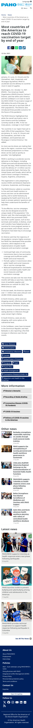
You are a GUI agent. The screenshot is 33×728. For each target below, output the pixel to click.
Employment (7, 656)
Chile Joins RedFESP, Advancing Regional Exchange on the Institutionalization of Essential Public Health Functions (22, 468)
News (10, 15)
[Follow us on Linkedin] (21, 703)
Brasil (27, 352)
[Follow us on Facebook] (8, 703)
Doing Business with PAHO (12, 671)
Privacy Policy (7, 676)
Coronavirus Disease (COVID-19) (15, 374)
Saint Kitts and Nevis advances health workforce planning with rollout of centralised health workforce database (21, 515)
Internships (6, 659)
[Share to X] (12, 47)
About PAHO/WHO (9, 654)
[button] (24, 47)
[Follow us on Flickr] (25, 703)
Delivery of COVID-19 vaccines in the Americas (17, 419)
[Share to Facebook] (8, 47)
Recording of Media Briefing (16, 397)
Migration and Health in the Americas (13, 379)
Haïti (16, 363)
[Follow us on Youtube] (17, 703)
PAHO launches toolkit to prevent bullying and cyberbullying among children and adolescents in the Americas (16, 591)
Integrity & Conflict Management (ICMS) (16, 674)
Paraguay (7, 363)
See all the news (22, 639)
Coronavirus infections (12, 352)
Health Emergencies (11, 371)
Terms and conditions (10, 681)
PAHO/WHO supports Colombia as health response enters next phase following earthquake (21, 483)
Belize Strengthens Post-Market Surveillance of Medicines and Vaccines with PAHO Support (21, 499)
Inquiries (6, 689)
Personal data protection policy (13, 679)
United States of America (13, 359)
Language (26, 1)
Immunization (9, 348)
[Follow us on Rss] (4, 706)
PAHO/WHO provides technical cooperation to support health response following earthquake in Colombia (15, 626)
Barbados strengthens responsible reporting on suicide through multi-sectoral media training (22, 436)
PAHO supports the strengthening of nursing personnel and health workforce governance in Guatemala (22, 452)
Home (3, 15)
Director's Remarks (12, 391)
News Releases (9, 344)
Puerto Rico (8, 367)
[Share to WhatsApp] (16, 47)
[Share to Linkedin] (20, 47)
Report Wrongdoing (16, 694)
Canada (6, 355)
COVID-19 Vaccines (12, 411)
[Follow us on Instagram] (13, 703)
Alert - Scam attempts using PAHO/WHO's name (16, 668)
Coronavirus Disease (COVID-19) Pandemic (16, 404)
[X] (4, 703)
